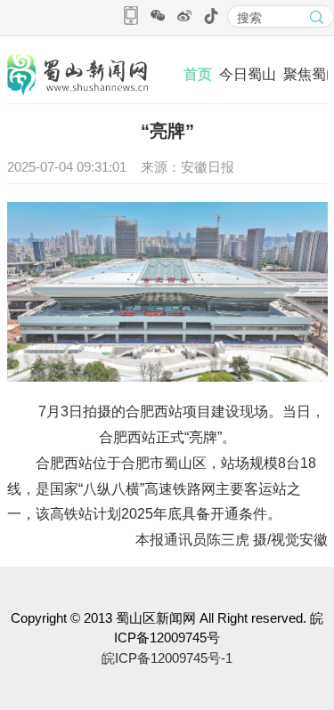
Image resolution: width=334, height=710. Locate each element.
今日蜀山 (247, 74)
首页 (197, 74)
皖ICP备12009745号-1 (167, 658)
